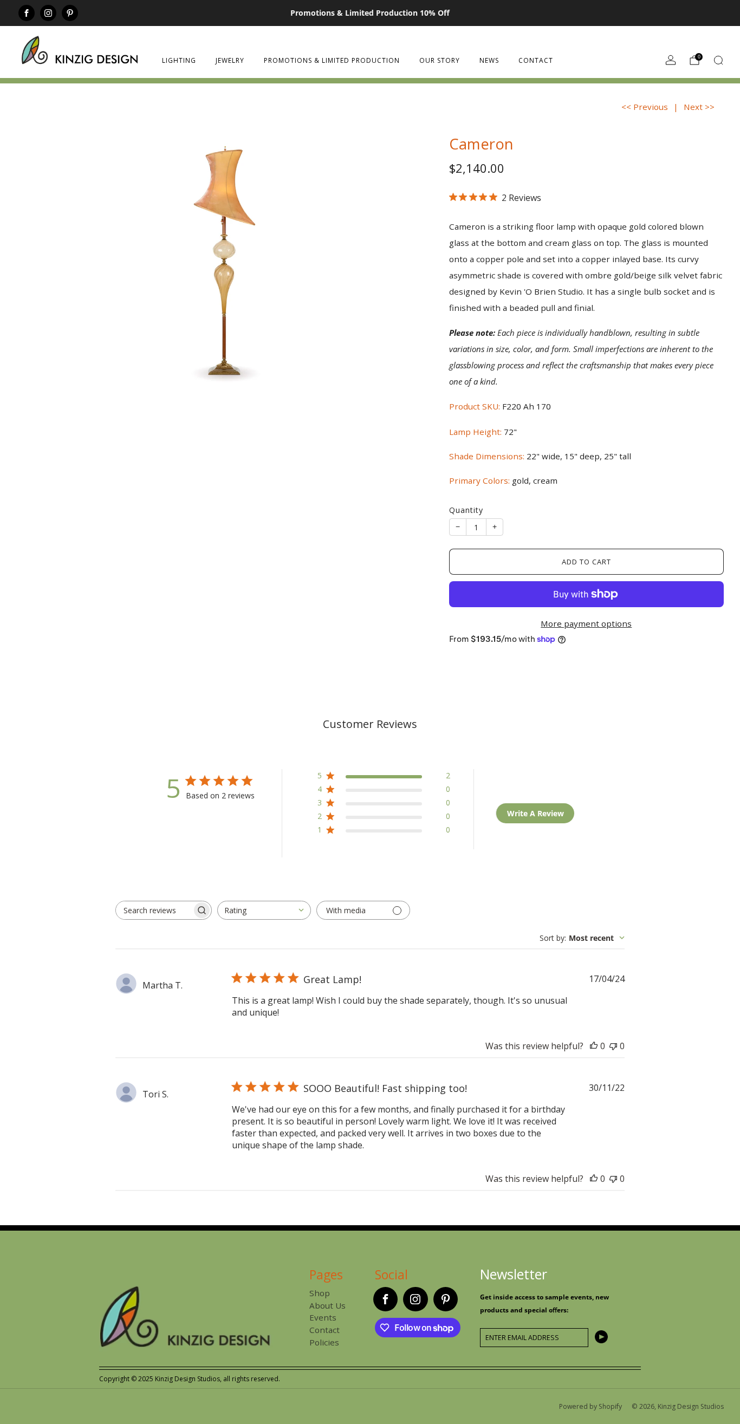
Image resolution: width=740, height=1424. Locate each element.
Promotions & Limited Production (332, 60)
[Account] (670, 60)
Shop (319, 1293)
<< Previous (644, 106)
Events (322, 1317)
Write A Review (535, 813)
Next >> (699, 106)
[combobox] (264, 910)
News (489, 60)
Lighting (179, 60)
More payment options (586, 623)
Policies (324, 1342)
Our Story (439, 60)
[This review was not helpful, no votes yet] (613, 1046)
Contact (535, 60)
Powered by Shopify (590, 1406)
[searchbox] (154, 910)
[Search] (718, 60)
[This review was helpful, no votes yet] (594, 1046)
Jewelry (230, 60)
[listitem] (369, 13)
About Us (327, 1305)
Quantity (466, 510)
